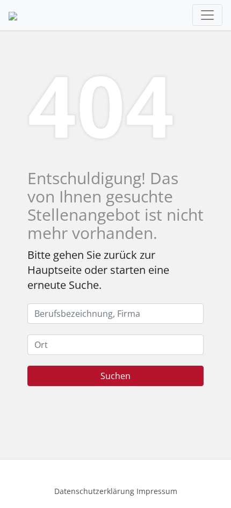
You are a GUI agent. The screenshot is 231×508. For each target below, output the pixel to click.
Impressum (156, 491)
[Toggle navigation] (207, 15)
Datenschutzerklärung (94, 491)
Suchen (115, 376)
